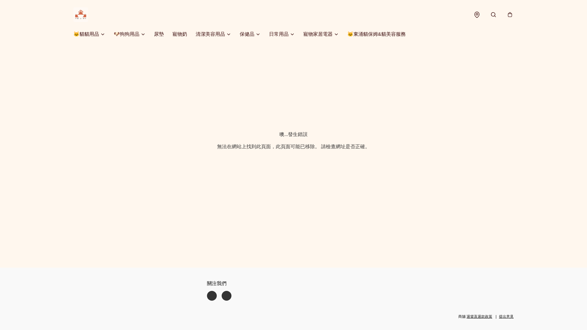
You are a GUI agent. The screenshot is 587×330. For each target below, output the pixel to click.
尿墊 (159, 34)
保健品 (247, 34)
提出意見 (506, 316)
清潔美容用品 (210, 34)
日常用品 (279, 34)
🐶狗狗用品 (126, 34)
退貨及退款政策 (479, 316)
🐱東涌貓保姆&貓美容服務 (376, 34)
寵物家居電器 (318, 34)
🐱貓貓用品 (86, 34)
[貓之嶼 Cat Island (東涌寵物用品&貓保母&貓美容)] (80, 14)
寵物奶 (179, 34)
